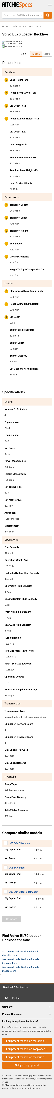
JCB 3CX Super (17, 867)
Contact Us (22, 987)
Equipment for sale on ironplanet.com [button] (28, 1049)
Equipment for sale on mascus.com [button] (27, 1057)
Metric (47, 53)
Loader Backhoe (18, 26)
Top (49, 1093)
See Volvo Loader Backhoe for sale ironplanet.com (20, 961)
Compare (11, 919)
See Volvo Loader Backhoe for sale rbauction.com (20, 953)
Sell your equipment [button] (27, 1065)
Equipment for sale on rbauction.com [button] (28, 1040)
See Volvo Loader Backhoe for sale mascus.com (20, 969)
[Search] (48, 15)
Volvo (31, 26)
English (17, 998)
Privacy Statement (36, 1078)
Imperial (36, 53)
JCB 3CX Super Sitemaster (23, 892)
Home (5, 26)
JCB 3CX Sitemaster (20, 843)
